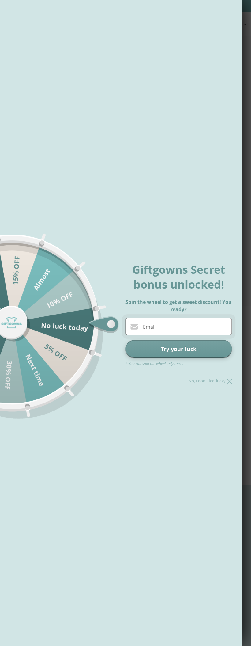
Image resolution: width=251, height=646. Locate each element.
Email (149, 326)
